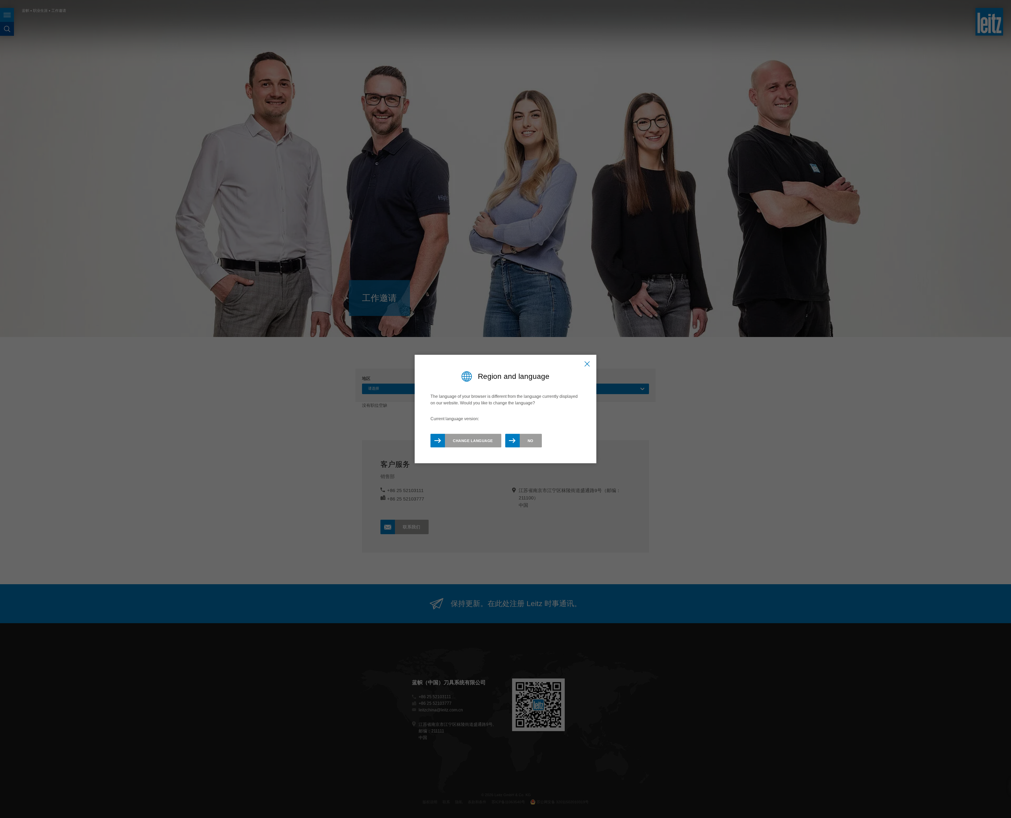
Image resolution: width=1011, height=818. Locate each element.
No (530, 441)
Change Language (473, 441)
